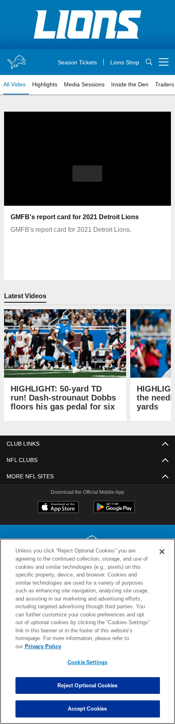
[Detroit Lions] (87, 545)
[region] (87, 635)
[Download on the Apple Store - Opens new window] (58, 508)
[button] (87, 173)
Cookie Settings (87, 662)
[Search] (149, 62)
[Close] (162, 560)
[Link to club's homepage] (16, 58)
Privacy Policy (105, 646)
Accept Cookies (87, 708)
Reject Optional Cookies (87, 685)
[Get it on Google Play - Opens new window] (114, 511)
